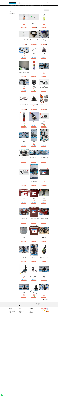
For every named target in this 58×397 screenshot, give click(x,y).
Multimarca (24, 156)
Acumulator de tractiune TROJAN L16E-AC (34, 218)
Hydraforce (24, 141)
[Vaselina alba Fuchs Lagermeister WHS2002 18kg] (44, 34)
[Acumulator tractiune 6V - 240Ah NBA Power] (24, 230)
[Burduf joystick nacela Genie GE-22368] (44, 50)
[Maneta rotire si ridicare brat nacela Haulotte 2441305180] (24, 287)
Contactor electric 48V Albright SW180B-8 (44, 71)
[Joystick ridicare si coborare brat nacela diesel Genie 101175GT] (24, 249)
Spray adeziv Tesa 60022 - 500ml (34, 71)
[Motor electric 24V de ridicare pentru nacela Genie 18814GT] (44, 152)
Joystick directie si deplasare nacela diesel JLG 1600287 (44, 293)
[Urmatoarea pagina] (47, 299)
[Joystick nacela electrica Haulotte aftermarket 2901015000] (44, 116)
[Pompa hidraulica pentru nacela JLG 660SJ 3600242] (34, 152)
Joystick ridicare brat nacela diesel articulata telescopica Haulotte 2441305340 (34, 293)
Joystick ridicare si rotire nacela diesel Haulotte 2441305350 (44, 276)
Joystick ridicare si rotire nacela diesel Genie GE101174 (34, 257)
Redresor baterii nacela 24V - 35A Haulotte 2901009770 (24, 181)
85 (46, 299)
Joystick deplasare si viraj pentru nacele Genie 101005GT (44, 237)
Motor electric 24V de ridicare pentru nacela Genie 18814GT (44, 157)
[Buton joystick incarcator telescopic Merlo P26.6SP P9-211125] (34, 17)
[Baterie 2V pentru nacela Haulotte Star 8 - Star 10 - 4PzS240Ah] (44, 192)
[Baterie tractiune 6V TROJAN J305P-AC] (24, 211)
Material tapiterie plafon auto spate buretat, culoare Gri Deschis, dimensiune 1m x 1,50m (24, 72)
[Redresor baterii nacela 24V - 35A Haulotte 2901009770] (24, 172)
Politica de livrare (11, 312)
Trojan (24, 198)
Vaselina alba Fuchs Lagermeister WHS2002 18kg (44, 40)
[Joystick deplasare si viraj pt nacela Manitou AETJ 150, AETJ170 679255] (34, 269)
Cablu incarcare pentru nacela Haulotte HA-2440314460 (34, 40)
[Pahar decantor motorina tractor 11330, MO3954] (24, 34)
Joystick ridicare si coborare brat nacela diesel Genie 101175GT (24, 257)
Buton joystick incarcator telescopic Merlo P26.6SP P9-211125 (34, 23)
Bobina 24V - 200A (24, 157)
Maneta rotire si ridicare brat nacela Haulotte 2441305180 (24, 293)
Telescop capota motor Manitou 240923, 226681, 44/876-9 (23, 54)
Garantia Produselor (21, 311)
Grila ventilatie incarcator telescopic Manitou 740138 (34, 87)
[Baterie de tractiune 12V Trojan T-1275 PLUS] (34, 193)
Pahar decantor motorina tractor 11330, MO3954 (24, 40)
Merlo (34, 22)
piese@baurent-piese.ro (39, 305)
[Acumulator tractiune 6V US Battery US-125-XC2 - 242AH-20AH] (44, 211)
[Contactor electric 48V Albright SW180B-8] (44, 66)
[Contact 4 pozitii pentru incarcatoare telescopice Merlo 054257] (34, 171)
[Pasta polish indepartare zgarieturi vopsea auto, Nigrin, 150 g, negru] (24, 116)
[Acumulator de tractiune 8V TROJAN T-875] (34, 230)
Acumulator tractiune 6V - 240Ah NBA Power (24, 237)
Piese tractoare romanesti (12, 13)
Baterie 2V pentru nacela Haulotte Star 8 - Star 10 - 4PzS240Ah (44, 199)
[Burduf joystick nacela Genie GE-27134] (34, 99)
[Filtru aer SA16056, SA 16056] (24, 82)
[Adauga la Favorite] (26, 27)
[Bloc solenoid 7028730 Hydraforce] (24, 135)
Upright (34, 121)
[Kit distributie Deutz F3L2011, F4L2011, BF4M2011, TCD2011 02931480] (24, 99)
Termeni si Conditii (11, 310)
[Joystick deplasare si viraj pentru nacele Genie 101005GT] (44, 230)
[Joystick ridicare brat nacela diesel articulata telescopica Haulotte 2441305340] (34, 287)
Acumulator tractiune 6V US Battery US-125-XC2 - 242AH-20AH (44, 218)
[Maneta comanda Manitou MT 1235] (44, 135)
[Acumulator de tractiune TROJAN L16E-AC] (34, 211)
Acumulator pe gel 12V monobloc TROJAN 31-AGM (24, 199)
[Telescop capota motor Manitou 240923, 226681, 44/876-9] (24, 50)
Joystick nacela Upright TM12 (34, 122)
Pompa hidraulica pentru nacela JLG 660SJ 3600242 (34, 157)
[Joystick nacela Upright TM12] (34, 116)
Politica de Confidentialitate (12, 311)
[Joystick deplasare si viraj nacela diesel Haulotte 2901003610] (24, 269)
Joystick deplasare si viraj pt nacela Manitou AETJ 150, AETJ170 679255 (34, 276)
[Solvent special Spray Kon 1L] (44, 17)
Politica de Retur (21, 310)
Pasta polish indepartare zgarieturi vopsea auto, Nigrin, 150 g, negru (24, 122)
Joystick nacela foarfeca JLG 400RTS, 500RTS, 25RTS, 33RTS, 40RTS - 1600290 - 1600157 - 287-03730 (44, 257)
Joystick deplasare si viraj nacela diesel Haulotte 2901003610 (24, 276)
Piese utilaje (10, 14)
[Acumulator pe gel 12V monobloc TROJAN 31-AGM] (24, 193)
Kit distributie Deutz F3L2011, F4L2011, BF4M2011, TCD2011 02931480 (24, 105)
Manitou (24, 53)
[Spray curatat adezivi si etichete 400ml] (24, 17)
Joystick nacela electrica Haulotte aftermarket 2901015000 (44, 122)
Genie (44, 53)
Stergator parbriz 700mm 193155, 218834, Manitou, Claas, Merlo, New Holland (34, 54)
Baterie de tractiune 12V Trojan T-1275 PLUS (34, 199)
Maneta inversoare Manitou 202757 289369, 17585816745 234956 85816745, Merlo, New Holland (44, 87)
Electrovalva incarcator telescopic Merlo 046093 (34, 142)
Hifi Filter (24, 86)
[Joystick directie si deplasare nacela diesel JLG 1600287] (44, 287)
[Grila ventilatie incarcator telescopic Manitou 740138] (34, 82)
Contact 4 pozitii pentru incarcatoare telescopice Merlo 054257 (34, 181)
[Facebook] (19, 305)
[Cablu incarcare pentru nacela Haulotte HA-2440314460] (34, 34)
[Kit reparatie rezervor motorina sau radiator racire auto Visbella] (44, 98)
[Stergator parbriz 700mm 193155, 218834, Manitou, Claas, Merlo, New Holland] (34, 50)
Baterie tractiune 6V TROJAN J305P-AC (24, 218)
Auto (9, 10)
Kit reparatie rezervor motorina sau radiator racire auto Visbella (44, 105)
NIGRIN (24, 121)
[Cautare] (31, 3)
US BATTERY (44, 217)
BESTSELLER (10, 11)
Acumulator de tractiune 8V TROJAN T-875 (34, 237)
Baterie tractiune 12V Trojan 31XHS (44, 180)
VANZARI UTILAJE (11, 15)
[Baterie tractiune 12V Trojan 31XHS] (44, 171)
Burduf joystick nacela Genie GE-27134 (34, 104)
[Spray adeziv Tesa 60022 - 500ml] (34, 65)
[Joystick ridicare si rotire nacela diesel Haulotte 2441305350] (44, 269)
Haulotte (44, 121)
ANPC (20, 312)
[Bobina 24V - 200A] (24, 152)
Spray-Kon (44, 22)
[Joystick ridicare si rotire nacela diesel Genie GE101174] (34, 249)
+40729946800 (39, 304)
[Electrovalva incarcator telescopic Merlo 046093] (34, 135)
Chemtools (24, 22)
